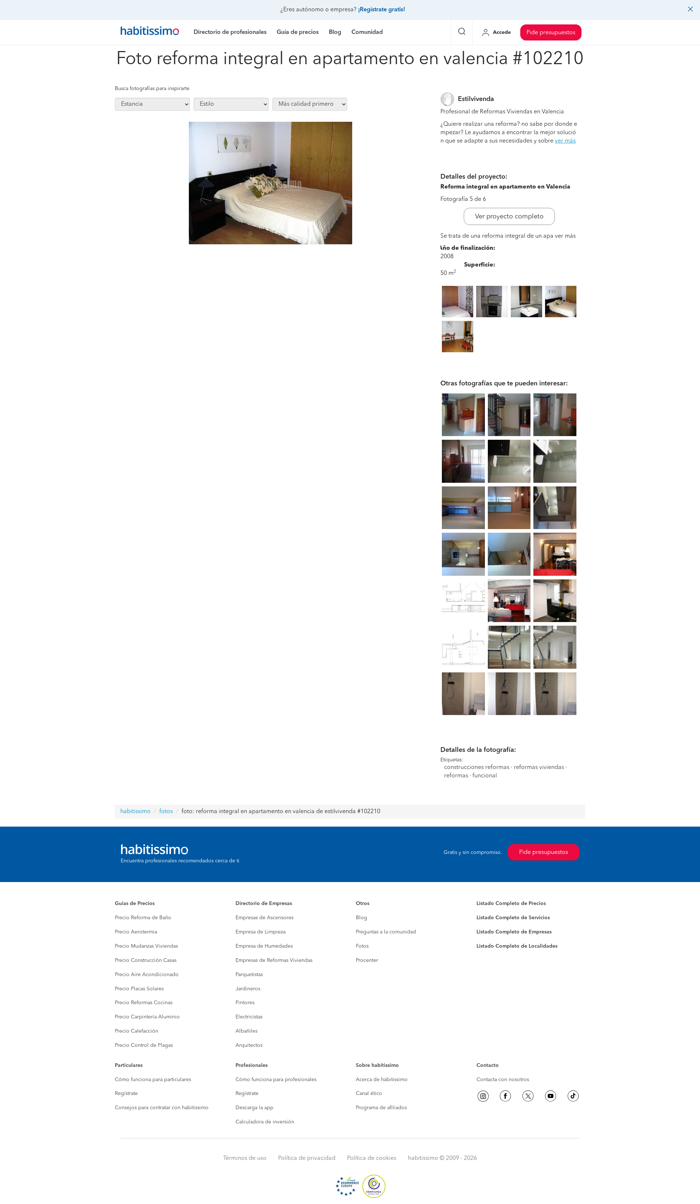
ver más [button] (565, 141)
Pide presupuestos (550, 33)
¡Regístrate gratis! (381, 10)
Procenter (367, 960)
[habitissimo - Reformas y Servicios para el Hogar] (150, 32)
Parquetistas (249, 974)
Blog (361, 917)
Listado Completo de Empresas (514, 932)
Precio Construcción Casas (145, 960)
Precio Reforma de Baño (143, 917)
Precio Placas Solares (139, 988)
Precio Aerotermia (136, 932)
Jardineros (248, 988)
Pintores (245, 1002)
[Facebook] (505, 1096)
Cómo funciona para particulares (153, 1079)
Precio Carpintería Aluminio (147, 1016)
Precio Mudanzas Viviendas (146, 946)
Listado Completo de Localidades (517, 946)
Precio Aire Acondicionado (147, 974)
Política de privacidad (306, 1158)
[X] (527, 1096)
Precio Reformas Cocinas (143, 1002)
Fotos (362, 946)
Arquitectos (249, 1045)
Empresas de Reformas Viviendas (274, 960)
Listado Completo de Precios (511, 903)
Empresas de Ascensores (264, 917)
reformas (456, 776)
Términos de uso (245, 1158)
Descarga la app (254, 1107)
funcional (484, 776)
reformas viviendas (539, 767)
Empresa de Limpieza (260, 932)
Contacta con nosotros (503, 1079)
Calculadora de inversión (265, 1122)
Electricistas (249, 1016)
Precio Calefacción (136, 1031)
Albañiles (246, 1031)
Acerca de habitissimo (382, 1079)
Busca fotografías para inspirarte (152, 88)
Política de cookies (371, 1158)
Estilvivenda (476, 99)
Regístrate (126, 1093)
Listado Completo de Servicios (513, 917)
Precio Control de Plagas (144, 1045)
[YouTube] (550, 1096)
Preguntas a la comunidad (386, 932)
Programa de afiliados (381, 1107)
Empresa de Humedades (264, 946)
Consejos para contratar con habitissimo (162, 1107)
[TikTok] (573, 1096)
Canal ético (369, 1093)
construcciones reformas (476, 767)
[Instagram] (483, 1096)
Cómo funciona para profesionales (276, 1079)
